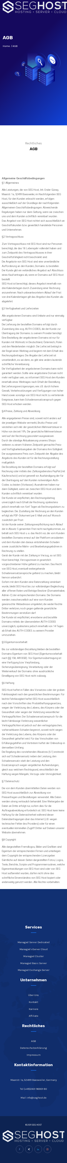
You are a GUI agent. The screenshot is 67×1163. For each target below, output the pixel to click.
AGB (33, 1041)
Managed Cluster (33, 956)
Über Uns (33, 995)
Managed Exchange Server (33, 970)
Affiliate (33, 1015)
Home (6, 46)
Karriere (33, 1009)
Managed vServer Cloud (33, 949)
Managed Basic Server (33, 963)
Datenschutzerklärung (33, 1047)
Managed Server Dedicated (33, 942)
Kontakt (33, 1002)
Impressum (33, 1054)
